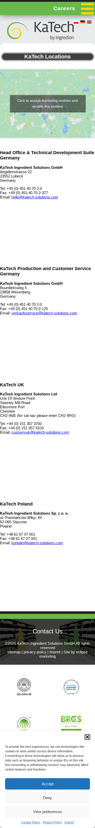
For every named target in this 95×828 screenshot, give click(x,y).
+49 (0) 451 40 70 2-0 (24, 188)
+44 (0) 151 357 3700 (24, 423)
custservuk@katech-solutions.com (40, 432)
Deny (47, 798)
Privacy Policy (52, 822)
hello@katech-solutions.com (34, 197)
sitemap (14, 652)
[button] (87, 736)
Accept (47, 784)
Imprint (69, 822)
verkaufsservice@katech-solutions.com (44, 313)
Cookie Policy (30, 822)
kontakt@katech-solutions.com (37, 543)
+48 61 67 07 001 (21, 534)
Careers (64, 8)
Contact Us (48, 631)
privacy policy (35, 652)
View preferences (47, 812)
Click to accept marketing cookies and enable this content (47, 103)
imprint (55, 652)
